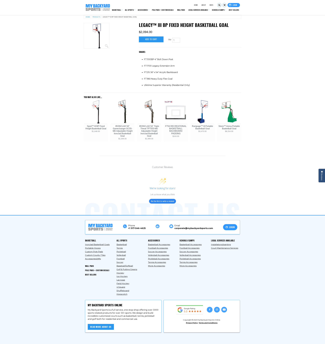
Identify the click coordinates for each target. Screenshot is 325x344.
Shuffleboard (123, 290)
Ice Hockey (122, 276)
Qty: (170, 39)
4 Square (121, 287)
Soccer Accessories (157, 251)
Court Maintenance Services (224, 248)
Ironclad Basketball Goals (97, 244)
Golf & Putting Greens (127, 269)
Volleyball (121, 255)
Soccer (120, 262)
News (211, 5)
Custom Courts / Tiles (95, 255)
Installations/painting (221, 244)
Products (96, 17)
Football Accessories (158, 248)
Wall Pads (89, 266)
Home (196, 5)
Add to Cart (151, 39)
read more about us (100, 326)
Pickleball (121, 251)
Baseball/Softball (125, 266)
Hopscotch (122, 294)
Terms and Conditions (208, 323)
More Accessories (156, 266)
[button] (219, 5)
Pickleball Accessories (158, 259)
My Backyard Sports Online (109, 340)
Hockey (120, 273)
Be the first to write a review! (162, 201)
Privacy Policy (192, 323)
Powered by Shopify (134, 340)
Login (234, 5)
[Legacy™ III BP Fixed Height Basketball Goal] (96, 36)
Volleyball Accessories (158, 255)
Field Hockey (123, 283)
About (203, 5)
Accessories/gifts (93, 259)
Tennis (120, 248)
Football (121, 259)
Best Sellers (90, 274)
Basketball (122, 244)
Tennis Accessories (157, 262)
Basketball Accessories (159, 244)
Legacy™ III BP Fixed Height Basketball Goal (120, 17)
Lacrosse (121, 280)
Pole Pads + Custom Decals (97, 270)
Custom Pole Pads (94, 251)
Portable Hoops (93, 248)
